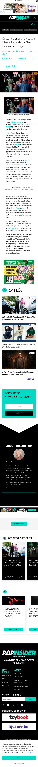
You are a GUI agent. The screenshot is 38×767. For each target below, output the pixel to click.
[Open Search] (35, 18)
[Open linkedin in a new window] (9, 66)
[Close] (37, 1)
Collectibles (6, 30)
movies (23, 165)
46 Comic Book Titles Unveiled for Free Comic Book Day (19, 189)
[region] (19, 753)
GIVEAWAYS (6, 686)
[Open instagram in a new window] (12, 66)
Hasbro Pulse (10, 133)
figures (27, 160)
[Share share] (34, 24)
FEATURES (5, 682)
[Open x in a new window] (6, 66)
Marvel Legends (16, 122)
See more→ (31, 379)
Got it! (19, 758)
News (25, 30)
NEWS (4, 679)
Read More (29, 752)
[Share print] (32, 24)
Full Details (13, 630)
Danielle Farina (22, 58)
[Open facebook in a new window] (15, 66)
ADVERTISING (18, 677)
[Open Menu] (2, 18)
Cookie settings (19, 763)
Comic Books (14, 30)
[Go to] (13, 550)
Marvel (21, 30)
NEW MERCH (6, 675)
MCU (17, 145)
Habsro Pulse (15, 208)
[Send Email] (6, 488)
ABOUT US (17, 673)
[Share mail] (30, 24)
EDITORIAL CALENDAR (21, 686)
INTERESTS (18, 689)
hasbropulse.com (13, 228)
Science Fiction (33, 30)
